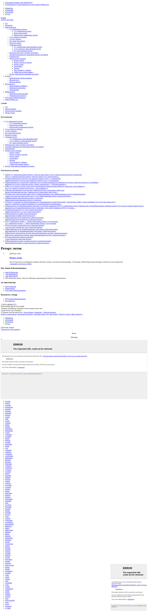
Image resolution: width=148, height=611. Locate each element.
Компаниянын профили (18, 86)
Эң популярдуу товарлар (32, 312)
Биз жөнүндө (10, 84)
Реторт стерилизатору (9, 314)
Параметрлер (14, 57)
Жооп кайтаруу (76, 314)
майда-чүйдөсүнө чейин (23, 264)
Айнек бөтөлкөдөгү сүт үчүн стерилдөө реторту (23, 212)
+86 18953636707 (23, 3)
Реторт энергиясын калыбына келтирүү (24, 74)
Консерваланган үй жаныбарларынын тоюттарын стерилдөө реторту (30, 231)
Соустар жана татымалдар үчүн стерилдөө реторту (24, 227)
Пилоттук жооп (15, 43)
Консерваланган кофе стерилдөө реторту (20, 216)
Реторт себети (19, 60)
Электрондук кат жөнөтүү (10, 329)
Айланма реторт (16, 45)
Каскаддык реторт (20, 33)
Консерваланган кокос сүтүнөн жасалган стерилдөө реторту (27, 243)
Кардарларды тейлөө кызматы (21, 78)
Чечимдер (8, 25)
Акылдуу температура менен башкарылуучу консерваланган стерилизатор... (33, 204)
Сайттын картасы (49, 312)
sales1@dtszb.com (35, 5)
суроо (12, 264)
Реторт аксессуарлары (18, 59)
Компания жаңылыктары (19, 94)
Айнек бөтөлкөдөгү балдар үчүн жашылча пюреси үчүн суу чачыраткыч (32, 180)
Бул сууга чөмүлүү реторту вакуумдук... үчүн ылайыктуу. (26, 188)
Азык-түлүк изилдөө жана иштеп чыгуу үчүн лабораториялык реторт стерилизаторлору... (38, 196)
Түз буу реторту (15, 39)
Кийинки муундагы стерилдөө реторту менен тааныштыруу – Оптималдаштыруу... (36, 184)
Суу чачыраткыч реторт (18, 29)
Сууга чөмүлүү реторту (18, 37)
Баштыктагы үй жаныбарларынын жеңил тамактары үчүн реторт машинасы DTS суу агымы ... (40, 208)
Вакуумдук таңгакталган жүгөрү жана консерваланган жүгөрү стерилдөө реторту (35, 235)
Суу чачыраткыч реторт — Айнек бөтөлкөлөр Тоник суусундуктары (30, 223)
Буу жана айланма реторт (23, 51)
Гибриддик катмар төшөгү (23, 72)
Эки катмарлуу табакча (22, 70)
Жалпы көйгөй (15, 82)
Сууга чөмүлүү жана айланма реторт (27, 49)
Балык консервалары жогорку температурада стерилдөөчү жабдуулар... (31, 192)
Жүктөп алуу (14, 80)
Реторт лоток (19, 64)
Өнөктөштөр (14, 90)
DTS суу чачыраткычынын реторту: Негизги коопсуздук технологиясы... (32, 177)
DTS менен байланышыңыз (15, 98)
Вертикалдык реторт (25, 314)
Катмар (16, 68)
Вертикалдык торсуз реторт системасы (24, 53)
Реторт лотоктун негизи (23, 62)
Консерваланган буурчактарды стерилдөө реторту (23, 219)
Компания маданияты (18, 88)
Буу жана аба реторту (17, 41)
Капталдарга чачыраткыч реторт (26, 35)
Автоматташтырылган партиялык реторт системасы (29, 55)
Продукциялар (10, 27)
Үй (6, 23)
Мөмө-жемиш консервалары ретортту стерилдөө (23, 200)
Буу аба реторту (52, 314)
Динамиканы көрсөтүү (18, 96)
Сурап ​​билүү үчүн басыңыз (11, 310)
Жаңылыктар (10, 92)
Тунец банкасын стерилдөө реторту (18, 239)
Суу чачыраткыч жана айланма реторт (28, 47)
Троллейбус (18, 66)
